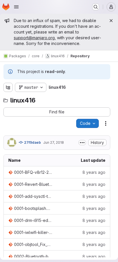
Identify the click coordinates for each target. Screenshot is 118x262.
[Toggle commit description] (82, 142)
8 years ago (93, 172)
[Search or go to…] (95, 6)
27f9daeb (32, 142)
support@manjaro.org (34, 37)
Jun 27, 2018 (53, 142)
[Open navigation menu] (16, 6)
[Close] (111, 20)
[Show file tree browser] (8, 87)
